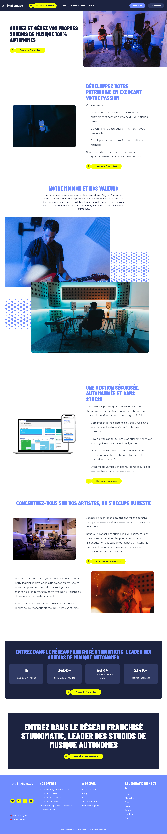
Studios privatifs (77, 6)
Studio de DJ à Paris (49, 793)
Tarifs (63, 6)
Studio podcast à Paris (50, 797)
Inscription (137, 6)
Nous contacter (89, 789)
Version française (20, 815)
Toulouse (129, 810)
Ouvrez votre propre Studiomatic (55, 806)
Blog (91, 6)
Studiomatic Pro (47, 810)
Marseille (129, 798)
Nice (127, 802)
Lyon (127, 806)
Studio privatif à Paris (49, 801)
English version (19, 819)
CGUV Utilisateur (90, 801)
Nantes (128, 818)
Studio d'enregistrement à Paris (54, 789)
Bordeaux (130, 814)
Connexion (156, 6)
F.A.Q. (85, 797)
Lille (127, 794)
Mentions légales (90, 806)
